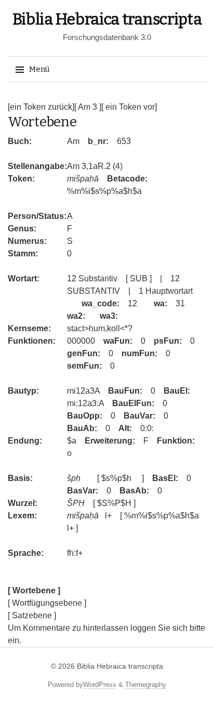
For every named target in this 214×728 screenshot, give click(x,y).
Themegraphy (145, 684)
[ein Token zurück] (41, 106)
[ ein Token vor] (129, 106)
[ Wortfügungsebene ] (47, 603)
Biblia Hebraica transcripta (107, 19)
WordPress (99, 684)
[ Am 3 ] (87, 106)
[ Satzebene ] (32, 615)
